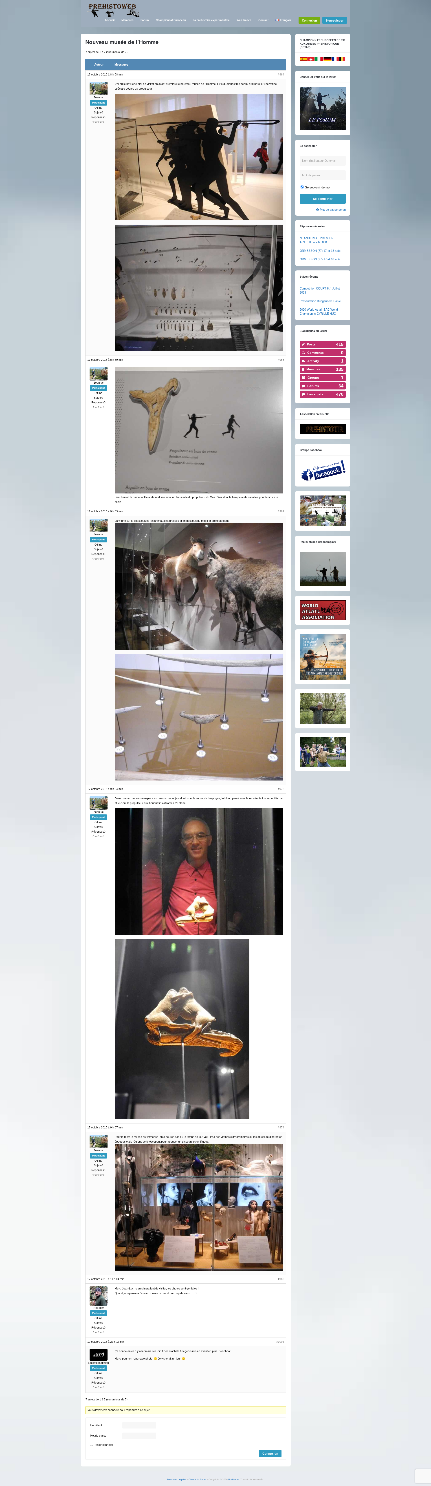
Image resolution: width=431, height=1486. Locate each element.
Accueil (109, 20)
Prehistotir (233, 1479)
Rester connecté (104, 1444)
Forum (145, 20)
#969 (281, 511)
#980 (281, 1279)
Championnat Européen (171, 20)
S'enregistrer (334, 20)
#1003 (280, 1341)
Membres (127, 20)
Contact (263, 20)
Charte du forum (197, 1479)
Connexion (309, 20)
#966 (281, 359)
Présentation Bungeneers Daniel (320, 301)
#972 (281, 789)
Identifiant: (96, 1425)
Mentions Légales (176, 1479)
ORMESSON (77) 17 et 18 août (320, 250)
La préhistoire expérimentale (211, 20)
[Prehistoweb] (112, 16)
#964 (281, 74)
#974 (281, 1127)
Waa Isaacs (244, 20)
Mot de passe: (98, 1435)
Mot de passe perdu (333, 209)
